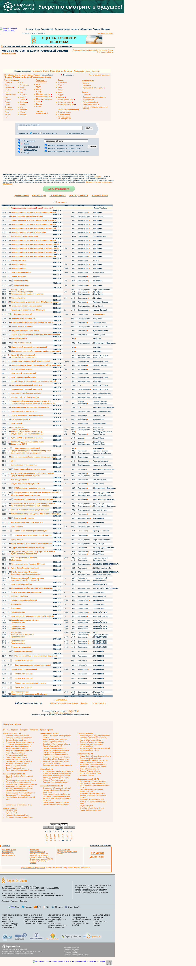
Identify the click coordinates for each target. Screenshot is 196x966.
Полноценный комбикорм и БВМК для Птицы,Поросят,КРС (33, 403)
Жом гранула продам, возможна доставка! (32, 665)
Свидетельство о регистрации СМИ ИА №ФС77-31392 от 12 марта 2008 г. (30, 888)
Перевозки (87, 94)
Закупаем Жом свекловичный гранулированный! (30, 510)
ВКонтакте (59, 907)
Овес (7, 92)
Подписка (105, 29)
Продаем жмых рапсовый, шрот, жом (26, 385)
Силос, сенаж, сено (66, 100)
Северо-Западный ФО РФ (14, 774)
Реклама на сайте (105, 33)
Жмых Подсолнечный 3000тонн (24, 558)
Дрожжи (96, 71)
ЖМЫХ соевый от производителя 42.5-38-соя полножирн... (36, 514)
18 (51, 839)
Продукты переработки (57, 919)
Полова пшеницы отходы (22, 292)
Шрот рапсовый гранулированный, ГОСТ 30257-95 (32, 616)
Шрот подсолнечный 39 (21, 272)
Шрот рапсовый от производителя (24, 411)
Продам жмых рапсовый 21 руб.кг (25, 476)
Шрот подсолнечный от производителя (26, 393)
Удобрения (87, 85)
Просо (7, 104)
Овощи (23, 112)
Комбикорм (62, 82)
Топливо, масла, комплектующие (64, 118)
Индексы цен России (10, 923)
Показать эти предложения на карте (64, 703)
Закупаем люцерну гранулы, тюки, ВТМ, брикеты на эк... (34, 302)
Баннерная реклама (79, 918)
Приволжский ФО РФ (49, 733)
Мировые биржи (8, 927)
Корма (8, 77)
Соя (21, 82)
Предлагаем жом (18, 612)
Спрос (26, 144)
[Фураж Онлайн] (52, 939)
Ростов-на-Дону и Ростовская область (32, 77)
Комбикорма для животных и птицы (24, 236)
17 (47, 839)
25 (51, 840)
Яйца (38, 101)
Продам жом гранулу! (23, 651)
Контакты (5, 901)
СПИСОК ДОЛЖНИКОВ (78, 196)
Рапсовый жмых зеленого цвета (23, 357)
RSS (39, 907)
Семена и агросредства (57, 925)
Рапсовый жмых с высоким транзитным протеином (33, 504)
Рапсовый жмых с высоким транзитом (27, 294)
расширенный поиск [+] (75, 133)
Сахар (38, 92)
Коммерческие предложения (35, 923)
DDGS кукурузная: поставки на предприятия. (30, 407)
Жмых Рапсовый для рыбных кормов (27, 216)
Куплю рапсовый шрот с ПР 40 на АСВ (27, 522)
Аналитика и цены (12, 915)
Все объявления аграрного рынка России (22, 75)
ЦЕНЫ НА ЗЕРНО (22, 196)
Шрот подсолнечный (23, 314)
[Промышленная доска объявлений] (21, 940)
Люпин (59, 71)
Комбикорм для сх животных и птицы (27, 432)
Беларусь (24, 730)
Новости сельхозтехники (33, 921)
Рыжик (22, 104)
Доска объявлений (59, 915)
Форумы (75, 29)
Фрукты (23, 114)
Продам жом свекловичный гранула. (30, 683)
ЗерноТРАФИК (7, 921)
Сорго (46, 71)
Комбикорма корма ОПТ (20, 419)
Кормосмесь (16, 604)
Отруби (61, 95)
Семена (86, 83)
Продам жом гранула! (23, 660)
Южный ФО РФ (46, 769)
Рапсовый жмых (17, 427)
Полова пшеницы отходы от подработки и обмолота (33, 228)
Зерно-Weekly (47, 29)
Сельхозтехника (62, 29)
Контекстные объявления (81, 919)
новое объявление (29, 703)
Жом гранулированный (21, 647)
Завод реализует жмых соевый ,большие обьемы (32, 544)
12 (55, 837)
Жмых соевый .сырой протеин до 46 (25, 397)
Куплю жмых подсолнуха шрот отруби (30, 531)
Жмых (60, 90)
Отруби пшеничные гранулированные (27, 415)
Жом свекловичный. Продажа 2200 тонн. (28, 564)
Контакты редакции (71, 947)
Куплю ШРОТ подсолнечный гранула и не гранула (32, 473)
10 (47, 837)
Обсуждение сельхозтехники (35, 919)
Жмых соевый (16, 632)
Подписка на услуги (71, 950)
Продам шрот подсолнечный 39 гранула (28, 310)
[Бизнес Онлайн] (36, 939)
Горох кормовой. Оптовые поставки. (30, 469)
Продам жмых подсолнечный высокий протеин (31, 451)
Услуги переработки (90, 102)
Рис (6, 97)
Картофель (9, 109)
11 (51, 837)
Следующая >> (61, 202)
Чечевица (24, 85)
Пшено (7, 102)
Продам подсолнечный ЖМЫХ (24, 600)
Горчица (68, 71)
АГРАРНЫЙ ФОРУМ (100, 196)
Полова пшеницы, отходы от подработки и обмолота (33, 212)
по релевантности (50, 133)
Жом (60, 92)
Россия (6, 730)
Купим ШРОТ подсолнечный (23, 355)
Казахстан (34, 730)
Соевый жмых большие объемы (24, 620)
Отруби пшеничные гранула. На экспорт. (28, 548)
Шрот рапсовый (17, 540)
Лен (21, 92)
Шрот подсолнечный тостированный (25, 580)
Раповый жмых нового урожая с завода (26, 306)
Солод (38, 106)
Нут (6, 117)
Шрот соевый (16, 423)
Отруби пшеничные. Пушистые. (24, 572)
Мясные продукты (43, 94)
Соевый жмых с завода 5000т (23, 318)
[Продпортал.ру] (92, 939)
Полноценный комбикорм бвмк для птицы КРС (31, 401)
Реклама (23, 901)
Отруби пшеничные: (23, 343)
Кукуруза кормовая (19, 338)
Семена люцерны (18, 276)
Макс (17, 907)
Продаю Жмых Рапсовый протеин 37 (26, 389)
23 (72, 839)
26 (55, 840)
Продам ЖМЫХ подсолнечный (24, 669)
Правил (98, 176)
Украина (14, 730)
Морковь (23, 109)
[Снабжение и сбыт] (7, 941)
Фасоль (8, 114)
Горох (7, 112)
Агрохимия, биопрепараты (93, 88)
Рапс (22, 87)
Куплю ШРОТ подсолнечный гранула (26, 438)
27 (59, 840)
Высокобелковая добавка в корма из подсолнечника (33, 457)
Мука (38, 84)
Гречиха (8, 100)
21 (63, 839)
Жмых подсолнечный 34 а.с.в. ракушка (27, 578)
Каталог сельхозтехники (33, 918)
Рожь (7, 85)
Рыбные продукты (43, 96)
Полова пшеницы (18, 264)
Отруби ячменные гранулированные (26, 592)
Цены (37, 29)
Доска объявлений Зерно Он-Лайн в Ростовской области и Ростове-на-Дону (37, 46)
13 (59, 837)
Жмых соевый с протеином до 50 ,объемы (29, 694)
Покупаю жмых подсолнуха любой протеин (33, 535)
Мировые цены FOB (9, 925)
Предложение (29, 141)
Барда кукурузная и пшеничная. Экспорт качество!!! (36, 492)
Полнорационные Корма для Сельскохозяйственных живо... (36, 365)
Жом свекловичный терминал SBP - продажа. (30, 506)
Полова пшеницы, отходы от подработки (28, 232)
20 (59, 839)
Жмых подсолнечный (20, 480)
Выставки (96, 923)
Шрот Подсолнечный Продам (23, 377)
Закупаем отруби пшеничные (22, 635)
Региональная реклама (80, 923)
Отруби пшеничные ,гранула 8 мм (25, 484)
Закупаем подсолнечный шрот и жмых (27, 442)
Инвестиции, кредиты (91, 104)
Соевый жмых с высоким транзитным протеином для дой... (34, 381)
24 (47, 840)
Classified (6, 846)
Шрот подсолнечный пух (21, 584)
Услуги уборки (88, 99)
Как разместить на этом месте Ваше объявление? (32, 208)
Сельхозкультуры (55, 918)
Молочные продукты (44, 99)
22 (67, 839)
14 (63, 837)
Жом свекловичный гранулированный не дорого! (35, 656)
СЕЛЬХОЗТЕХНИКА (58, 196)
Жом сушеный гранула (24, 518)
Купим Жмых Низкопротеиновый (25, 568)
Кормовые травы (82, 71)
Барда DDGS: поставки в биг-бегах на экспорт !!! (35, 499)
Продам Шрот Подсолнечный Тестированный (30, 361)
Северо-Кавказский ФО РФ (51, 786)
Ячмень (8, 90)
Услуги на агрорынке (56, 927)
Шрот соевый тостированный (23, 373)
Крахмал (39, 104)
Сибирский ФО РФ (85, 754)
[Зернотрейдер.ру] (71, 939)
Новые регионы (10, 808)
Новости (29, 29)
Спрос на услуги (30, 150)
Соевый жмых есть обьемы (22, 326)
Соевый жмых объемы (20, 429)
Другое (26, 152)
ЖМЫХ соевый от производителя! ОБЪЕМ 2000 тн (32, 322)
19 (55, 839)
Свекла (23, 90)
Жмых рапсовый (17, 289)
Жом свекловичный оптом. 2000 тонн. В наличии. (32, 588)
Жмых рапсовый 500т (19, 596)
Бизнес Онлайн (74, 907)
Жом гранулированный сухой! (27, 448)
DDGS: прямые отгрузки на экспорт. (29, 488)
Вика (52, 71)
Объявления (86, 29)
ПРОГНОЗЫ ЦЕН (39, 196)
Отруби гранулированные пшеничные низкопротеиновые (35, 334)
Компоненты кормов (66, 104)
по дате (36, 133)
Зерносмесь (16, 608)
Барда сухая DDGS (19, 444)
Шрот (60, 87)
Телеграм (28, 907)
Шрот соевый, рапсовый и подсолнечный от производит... (36, 351)
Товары (96, 29)
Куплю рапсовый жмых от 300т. (24, 554)
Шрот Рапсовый (17, 526)
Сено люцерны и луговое (21, 369)
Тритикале (36, 71)
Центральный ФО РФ (12, 733)
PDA (47, 907)
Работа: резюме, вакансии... (99, 75)
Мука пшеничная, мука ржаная (33, 868)
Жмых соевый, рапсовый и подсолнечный (29, 347)
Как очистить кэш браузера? (60, 713)
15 (67, 837)
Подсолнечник (10, 95)
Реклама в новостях (79, 921)
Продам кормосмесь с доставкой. (25, 330)
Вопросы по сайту (100, 921)
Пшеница (8, 82)
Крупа (38, 87)
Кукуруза (8, 107)
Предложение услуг (32, 147)
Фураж (60, 85)
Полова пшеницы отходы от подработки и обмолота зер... (35, 244)
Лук (21, 107)
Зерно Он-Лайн (101, 915)
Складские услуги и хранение (94, 97)
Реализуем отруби (18, 260)
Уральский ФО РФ (85, 733)
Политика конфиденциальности (76, 955)
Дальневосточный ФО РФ (88, 779)
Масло (38, 89)
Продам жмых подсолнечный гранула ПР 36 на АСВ (33, 552)
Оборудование (64, 114)
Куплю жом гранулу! (23, 687)
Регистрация (98, 918)
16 (72, 837)
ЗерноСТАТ (6, 919)
